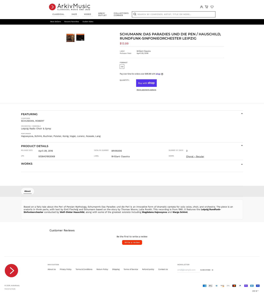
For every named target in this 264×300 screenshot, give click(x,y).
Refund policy (148, 269)
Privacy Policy (66, 269)
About (27, 191)
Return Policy (102, 269)
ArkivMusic (15, 285)
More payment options (146, 90)
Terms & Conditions (84, 269)
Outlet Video (87, 21)
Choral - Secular (195, 156)
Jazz (74, 14)
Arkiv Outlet (102, 14)
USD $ (254, 291)
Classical (58, 14)
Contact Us (163, 269)
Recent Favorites (71, 21)
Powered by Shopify (10, 289)
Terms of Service (131, 269)
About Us (52, 269)
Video (87, 14)
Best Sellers (55, 21)
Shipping (115, 269)
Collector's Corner (121, 14)
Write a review (132, 242)
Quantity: (124, 80)
